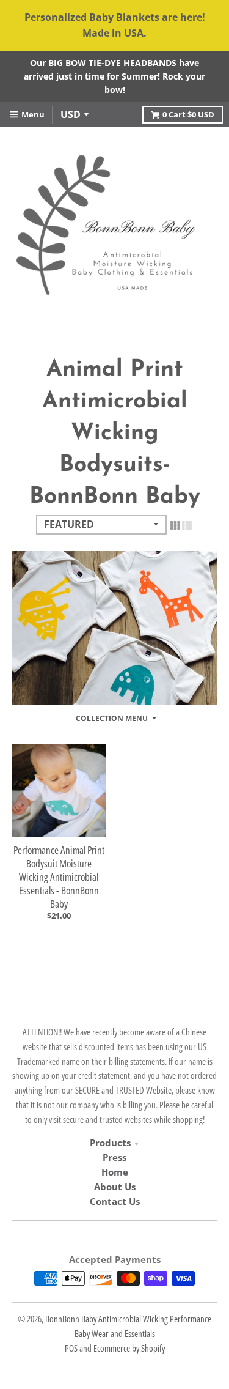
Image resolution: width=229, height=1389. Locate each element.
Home (114, 1172)
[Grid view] (175, 525)
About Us (115, 1186)
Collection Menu (112, 718)
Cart (188, 114)
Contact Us (115, 1201)
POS (71, 1348)
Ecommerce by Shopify (129, 1348)
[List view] (187, 525)
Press (114, 1157)
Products (110, 1142)
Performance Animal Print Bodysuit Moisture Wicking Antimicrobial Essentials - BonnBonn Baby (58, 877)
